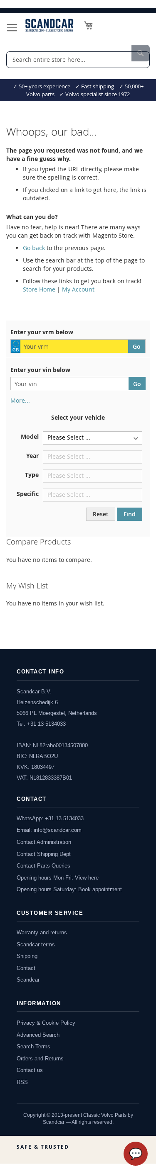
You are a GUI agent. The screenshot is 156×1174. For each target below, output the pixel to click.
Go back (34, 248)
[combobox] (78, 59)
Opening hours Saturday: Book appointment (69, 889)
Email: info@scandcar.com (49, 830)
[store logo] (49, 25)
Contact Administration (44, 842)
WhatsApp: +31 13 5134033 (50, 818)
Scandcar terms (36, 944)
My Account (78, 289)
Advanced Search (38, 1035)
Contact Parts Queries (43, 866)
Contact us (30, 1070)
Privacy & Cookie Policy (46, 1023)
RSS (22, 1082)
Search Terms (33, 1046)
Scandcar (28, 980)
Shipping (27, 956)
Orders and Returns (40, 1058)
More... (20, 400)
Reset (101, 514)
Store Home (39, 289)
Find (130, 514)
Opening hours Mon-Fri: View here (58, 878)
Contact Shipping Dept (44, 854)
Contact (26, 968)
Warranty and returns (42, 932)
